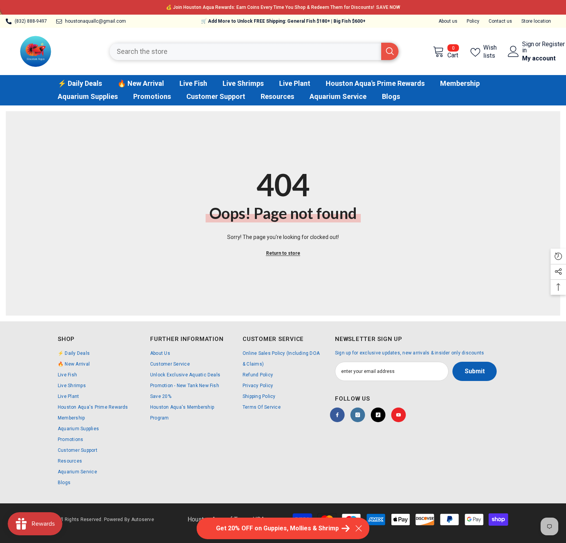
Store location (536, 21)
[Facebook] (337, 415)
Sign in (528, 47)
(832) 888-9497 (31, 21)
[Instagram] (357, 415)
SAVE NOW (188, 7)
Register (553, 44)
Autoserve (142, 519)
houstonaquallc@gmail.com (95, 21)
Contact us (500, 21)
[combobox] (245, 51)
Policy (473, 21)
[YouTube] (398, 415)
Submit (475, 371)
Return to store (283, 253)
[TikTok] (378, 415)
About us (448, 21)
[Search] (254, 51)
